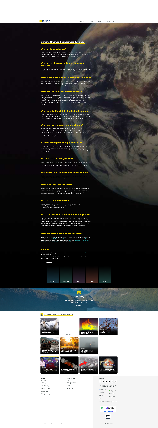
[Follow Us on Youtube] (106, 381)
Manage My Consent (45, 388)
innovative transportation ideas (57, 238)
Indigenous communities (80, 240)
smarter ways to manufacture (54, 241)
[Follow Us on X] (115, 381)
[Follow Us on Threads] (112, 381)
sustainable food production (82, 238)
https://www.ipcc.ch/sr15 (81, 253)
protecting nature (70, 238)
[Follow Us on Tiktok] (109, 381)
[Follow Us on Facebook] (100, 381)
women (70, 240)
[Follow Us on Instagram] (103, 381)
